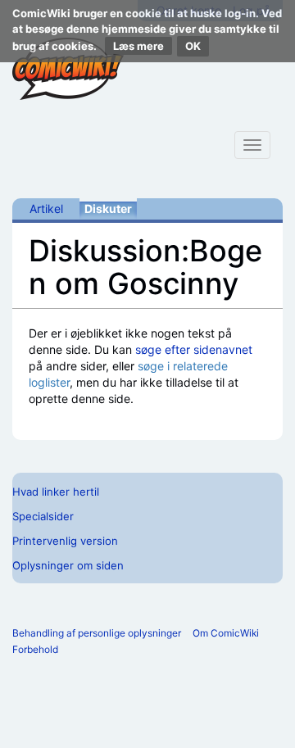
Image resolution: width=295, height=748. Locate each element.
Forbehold (35, 649)
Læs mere (138, 45)
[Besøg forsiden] (68, 69)
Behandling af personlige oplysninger (96, 633)
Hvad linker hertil (55, 491)
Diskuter (108, 208)
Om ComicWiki (226, 633)
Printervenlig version (65, 540)
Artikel (46, 208)
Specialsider (43, 516)
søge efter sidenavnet (193, 349)
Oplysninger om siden (68, 565)
